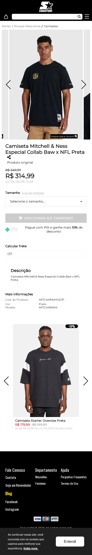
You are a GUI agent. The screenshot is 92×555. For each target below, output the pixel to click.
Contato (10, 477)
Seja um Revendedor (18, 485)
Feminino (40, 483)
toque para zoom (63, 136)
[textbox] (42, 16)
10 (12, 182)
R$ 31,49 (27, 182)
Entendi (70, 541)
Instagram (12, 509)
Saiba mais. (30, 548)
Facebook (11, 501)
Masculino (41, 476)
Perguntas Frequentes (74, 476)
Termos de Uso (69, 483)
